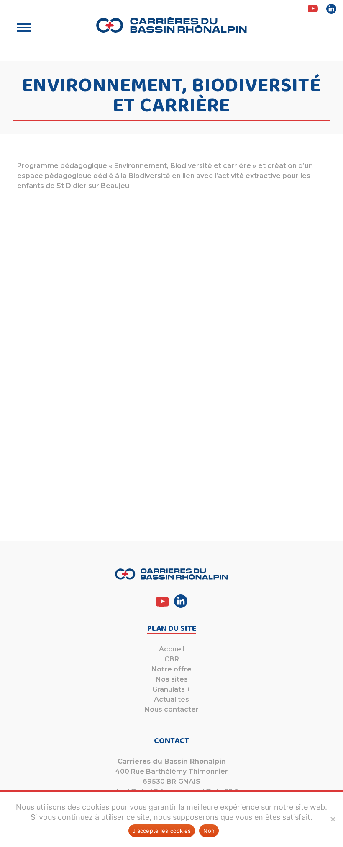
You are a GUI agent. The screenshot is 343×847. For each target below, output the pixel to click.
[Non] (332, 819)
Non (209, 830)
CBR (171, 659)
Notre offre (171, 669)
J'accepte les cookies (162, 830)
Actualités (171, 699)
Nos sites (172, 679)
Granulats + (171, 689)
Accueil (171, 649)
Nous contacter (171, 709)
